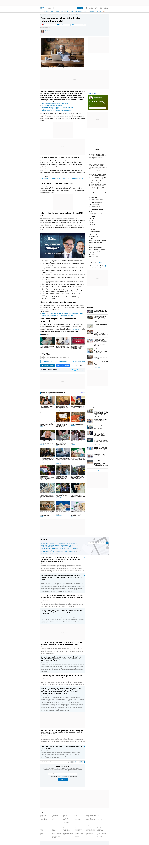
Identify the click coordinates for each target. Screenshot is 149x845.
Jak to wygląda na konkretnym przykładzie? (53, 105)
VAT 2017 (55, 551)
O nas (41, 842)
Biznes (57, 11)
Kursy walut (48, 551)
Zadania (41, 830)
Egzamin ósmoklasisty (56, 836)
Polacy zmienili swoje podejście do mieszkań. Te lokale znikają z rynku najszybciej (96, 158)
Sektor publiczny (64, 11)
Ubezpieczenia (54, 816)
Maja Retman (48, 30)
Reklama (94, 842)
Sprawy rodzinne (66, 813)
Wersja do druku (48, 361)
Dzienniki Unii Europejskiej (46, 550)
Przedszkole (54, 827)
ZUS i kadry (42, 818)
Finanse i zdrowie (77, 820)
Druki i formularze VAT (93, 234)
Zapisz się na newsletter (80, 361)
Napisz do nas (64, 361)
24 (90, 265)
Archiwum (99, 829)
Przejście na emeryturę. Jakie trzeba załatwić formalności (56, 110)
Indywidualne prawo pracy (56, 813)
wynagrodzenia (76, 329)
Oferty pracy (99, 836)
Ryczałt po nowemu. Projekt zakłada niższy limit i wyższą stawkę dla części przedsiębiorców (97, 171)
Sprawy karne (65, 815)
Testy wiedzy (54, 837)
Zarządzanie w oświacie (56, 833)
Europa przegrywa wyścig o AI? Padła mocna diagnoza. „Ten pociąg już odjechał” (97, 155)
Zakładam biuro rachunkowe (91, 813)
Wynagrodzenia (92, 227)
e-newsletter (56, 546)
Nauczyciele (54, 830)
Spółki (75, 815)
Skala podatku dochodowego (91, 834)
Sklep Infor (65, 820)
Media (57, 553)
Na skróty (99, 825)
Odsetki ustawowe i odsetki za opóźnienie (97, 240)
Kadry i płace (42, 833)
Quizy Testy (91, 254)
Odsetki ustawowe (89, 833)
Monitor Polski (66, 550)
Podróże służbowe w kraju (90, 827)
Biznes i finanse (77, 813)
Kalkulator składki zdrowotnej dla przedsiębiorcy (95, 200)
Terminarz (93, 262)
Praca (66, 551)
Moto (85, 11)
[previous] (68, 762)
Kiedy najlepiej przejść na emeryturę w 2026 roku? (55, 103)
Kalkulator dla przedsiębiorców (95, 202)
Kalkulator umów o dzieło (94, 207)
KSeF (104, 11)
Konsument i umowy (67, 816)
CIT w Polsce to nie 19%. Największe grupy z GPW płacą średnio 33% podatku (98, 168)
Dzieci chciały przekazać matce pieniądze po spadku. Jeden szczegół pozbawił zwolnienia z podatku (97, 185)
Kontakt (89, 842)
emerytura (46, 357)
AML (87, 820)
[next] (84, 762)
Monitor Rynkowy (64, 546)
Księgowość (46, 11)
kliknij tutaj (69, 784)
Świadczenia (56, 14)
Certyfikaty (43, 551)
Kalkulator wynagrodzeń (94, 204)
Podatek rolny (92, 252)
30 (105, 265)
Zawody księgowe (43, 819)
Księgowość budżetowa (74, 542)
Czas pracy (91, 222)
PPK (57, 548)
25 (92, 265)
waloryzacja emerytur (54, 357)
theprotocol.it (99, 834)
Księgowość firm (43, 812)
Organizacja (42, 827)
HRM (53, 820)
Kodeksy (64, 834)
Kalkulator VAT (92, 218)
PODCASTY (51, 553)
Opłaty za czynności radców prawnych (97, 249)
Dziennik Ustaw (74, 548)
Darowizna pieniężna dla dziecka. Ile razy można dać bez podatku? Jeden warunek (97, 175)
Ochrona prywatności (49, 842)
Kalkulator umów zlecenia (94, 206)
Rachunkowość (92, 229)
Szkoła (53, 829)
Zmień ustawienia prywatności (62, 842)
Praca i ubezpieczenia (78, 816)
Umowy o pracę (92, 224)
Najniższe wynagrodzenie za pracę (96, 245)
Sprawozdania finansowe (90, 819)
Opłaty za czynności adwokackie (95, 247)
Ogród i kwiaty (99, 819)
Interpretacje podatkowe (94, 256)
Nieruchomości (91, 11)
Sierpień (100, 262)
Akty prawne (65, 825)
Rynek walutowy (72, 551)
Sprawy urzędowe (66, 818)
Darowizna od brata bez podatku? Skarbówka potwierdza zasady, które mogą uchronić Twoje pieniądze (97, 191)
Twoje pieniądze (78, 11)
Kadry (52, 11)
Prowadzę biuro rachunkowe (91, 815)
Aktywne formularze (96, 221)
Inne (71, 550)
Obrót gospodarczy (43, 816)
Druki (76, 545)
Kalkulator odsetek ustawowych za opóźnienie (96, 210)
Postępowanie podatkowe (94, 231)
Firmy (75, 550)
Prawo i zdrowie (66, 822)
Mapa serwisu (101, 842)
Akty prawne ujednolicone (68, 833)
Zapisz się (98, 107)
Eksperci (45, 546)
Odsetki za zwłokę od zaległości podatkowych (95, 243)
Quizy (46, 545)
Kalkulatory (94, 197)
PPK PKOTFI (62, 548)
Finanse (98, 816)
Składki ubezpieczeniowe (90, 830)
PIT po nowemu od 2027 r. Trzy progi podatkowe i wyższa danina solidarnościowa (98, 188)
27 (97, 265)
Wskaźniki (93, 239)
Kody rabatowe (100, 830)
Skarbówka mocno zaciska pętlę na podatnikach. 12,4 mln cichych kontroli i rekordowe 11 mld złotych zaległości (97, 161)
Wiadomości (60, 551)
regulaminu (63, 776)
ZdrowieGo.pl (99, 827)
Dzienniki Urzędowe (57, 550)
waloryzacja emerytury (64, 357)
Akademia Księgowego (45, 548)
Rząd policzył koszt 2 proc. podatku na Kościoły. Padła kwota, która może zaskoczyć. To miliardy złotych (96, 165)
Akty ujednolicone (64, 545)
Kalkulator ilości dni (93, 214)
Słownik (68, 548)
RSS (84, 842)
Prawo (71, 11)
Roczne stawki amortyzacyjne (95, 251)
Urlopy (53, 818)
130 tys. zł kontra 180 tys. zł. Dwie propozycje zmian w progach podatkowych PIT (97, 181)
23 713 (81, 761)
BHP (52, 819)
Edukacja (99, 11)
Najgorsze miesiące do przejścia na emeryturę (53, 109)
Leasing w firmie (77, 819)
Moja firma (43, 543)
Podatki (42, 545)
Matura (53, 834)
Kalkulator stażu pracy (78, 833)
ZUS (71, 328)
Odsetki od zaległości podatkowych (96, 213)
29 (102, 265)
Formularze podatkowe (93, 236)
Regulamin (73, 842)
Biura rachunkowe (61, 543)
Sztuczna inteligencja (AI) (72, 543)
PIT (49, 546)
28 (100, 265)
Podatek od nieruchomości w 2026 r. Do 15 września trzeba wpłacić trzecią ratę (97, 178)
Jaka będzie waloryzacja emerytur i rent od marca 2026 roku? (58, 107)
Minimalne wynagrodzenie (90, 829)
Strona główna (43, 14)
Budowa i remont (100, 818)
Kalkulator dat (92, 216)
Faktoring (71, 546)
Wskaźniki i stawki (89, 825)
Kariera (53, 548)
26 (95, 265)
